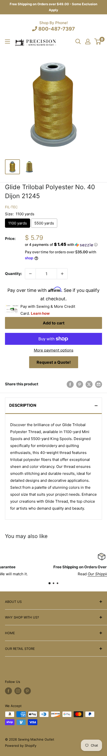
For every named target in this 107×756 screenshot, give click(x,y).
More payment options (53, 350)
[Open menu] (7, 42)
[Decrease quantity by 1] (30, 273)
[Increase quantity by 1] (62, 273)
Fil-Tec (11, 207)
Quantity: (13, 273)
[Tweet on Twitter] (89, 384)
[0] (98, 41)
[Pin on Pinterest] (79, 384)
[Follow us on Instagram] (17, 690)
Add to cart (53, 322)
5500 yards (44, 223)
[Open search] (78, 41)
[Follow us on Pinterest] (27, 690)
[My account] (87, 41)
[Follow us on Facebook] (8, 690)
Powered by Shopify (20, 746)
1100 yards (17, 223)
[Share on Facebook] (70, 384)
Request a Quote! (54, 362)
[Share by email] (98, 384)
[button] (63, 244)
